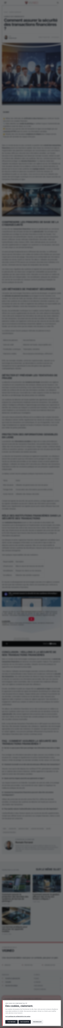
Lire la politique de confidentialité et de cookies (17, 1016)
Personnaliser (37, 1021)
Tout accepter (24, 1021)
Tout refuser (11, 1021)
